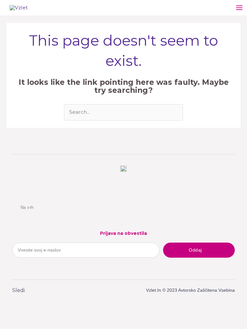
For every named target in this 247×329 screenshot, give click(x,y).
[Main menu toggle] (239, 7)
